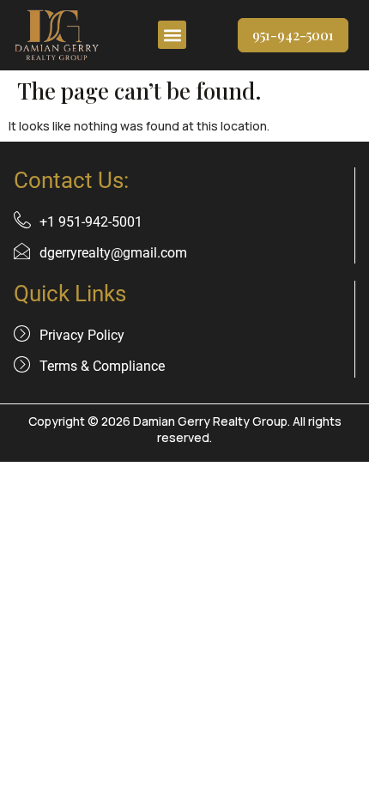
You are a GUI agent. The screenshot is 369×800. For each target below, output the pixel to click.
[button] (172, 35)
